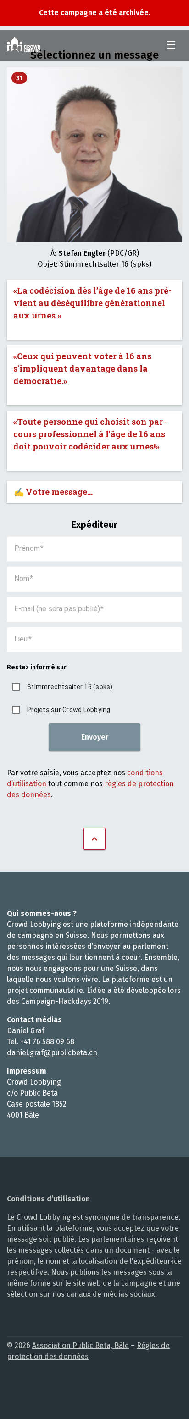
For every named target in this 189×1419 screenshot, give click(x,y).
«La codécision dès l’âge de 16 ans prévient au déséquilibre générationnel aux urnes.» (92, 303)
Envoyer (94, 737)
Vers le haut (94, 839)
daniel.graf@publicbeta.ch (52, 1052)
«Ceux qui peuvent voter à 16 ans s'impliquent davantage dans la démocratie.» (82, 368)
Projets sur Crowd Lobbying (69, 709)
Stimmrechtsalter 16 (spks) (70, 686)
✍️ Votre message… (53, 491)
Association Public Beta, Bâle (80, 1345)
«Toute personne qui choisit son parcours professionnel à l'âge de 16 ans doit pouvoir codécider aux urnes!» (89, 434)
